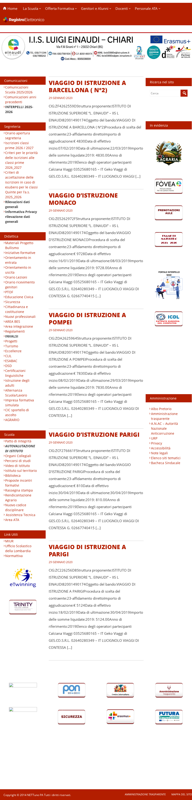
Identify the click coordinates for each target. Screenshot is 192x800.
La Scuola (30, 8)
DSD (8, 365)
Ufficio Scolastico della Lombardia (18, 548)
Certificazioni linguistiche (15, 373)
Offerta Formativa (59, 8)
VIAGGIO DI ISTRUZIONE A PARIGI (87, 550)
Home (12, 8)
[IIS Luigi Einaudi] (96, 58)
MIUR (9, 541)
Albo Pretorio (161, 409)
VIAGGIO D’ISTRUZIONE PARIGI (94, 434)
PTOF (9, 292)
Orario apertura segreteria (17, 135)
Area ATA (12, 519)
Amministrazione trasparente (164, 416)
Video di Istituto (17, 465)
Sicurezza (12, 302)
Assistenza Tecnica (20, 515)
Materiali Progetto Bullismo (19, 245)
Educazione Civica (19, 297)
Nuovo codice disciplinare (15, 507)
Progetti (11, 341)
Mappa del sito (181, 794)
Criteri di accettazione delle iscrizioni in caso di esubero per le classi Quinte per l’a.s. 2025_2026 (21, 184)
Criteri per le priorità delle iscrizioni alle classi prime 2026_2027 (21, 160)
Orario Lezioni (16, 277)
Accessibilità (160, 448)
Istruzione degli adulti (17, 383)
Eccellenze (13, 351)
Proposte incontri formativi (18, 483)
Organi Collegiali (18, 456)
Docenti (121, 8)
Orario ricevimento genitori (20, 284)
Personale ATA (146, 8)
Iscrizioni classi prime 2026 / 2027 (19, 145)
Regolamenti (15, 331)
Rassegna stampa (19, 490)
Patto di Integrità (18, 441)
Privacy (156, 443)
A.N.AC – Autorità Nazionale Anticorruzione (164, 428)
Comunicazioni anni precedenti (20, 99)
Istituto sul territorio (21, 470)
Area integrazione (19, 326)
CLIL (8, 356)
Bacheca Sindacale (165, 463)
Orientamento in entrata (18, 260)
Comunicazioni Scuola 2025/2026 (19, 89)
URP (154, 438)
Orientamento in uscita (18, 270)
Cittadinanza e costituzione (16, 309)
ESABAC (11, 361)
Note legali (159, 453)
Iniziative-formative (20, 252)
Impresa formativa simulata (19, 402)
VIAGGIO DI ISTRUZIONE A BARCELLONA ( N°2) (87, 86)
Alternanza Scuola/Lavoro (16, 392)
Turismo (11, 346)
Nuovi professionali (20, 316)
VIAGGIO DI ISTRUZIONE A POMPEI (87, 318)
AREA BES (12, 321)
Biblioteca (13, 475)
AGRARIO (12, 420)
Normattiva (14, 556)
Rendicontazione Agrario (18, 497)
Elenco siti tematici (166, 458)
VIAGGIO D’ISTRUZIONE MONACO (83, 198)
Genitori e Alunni (94, 8)
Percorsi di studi (18, 461)
